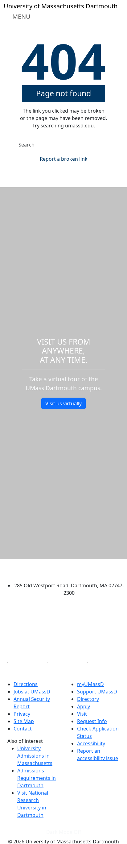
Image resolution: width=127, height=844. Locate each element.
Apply (83, 706)
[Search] (107, 144)
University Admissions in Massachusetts (34, 756)
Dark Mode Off (63, 832)
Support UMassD (97, 691)
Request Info (92, 721)
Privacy (22, 713)
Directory (88, 699)
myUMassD (90, 684)
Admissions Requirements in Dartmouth (36, 778)
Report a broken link (64, 158)
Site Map (24, 721)
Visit (82, 713)
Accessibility (91, 743)
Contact (23, 728)
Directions (26, 684)
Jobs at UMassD (32, 691)
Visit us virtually (63, 403)
